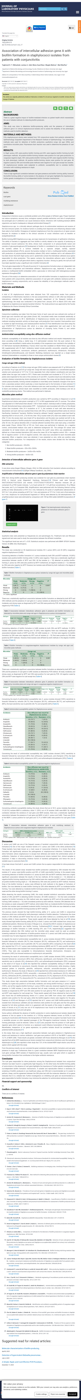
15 (74, 847)
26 (20, 1018)
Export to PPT (11, 524)
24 (25, 964)
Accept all (72, 1394)
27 (39, 1023)
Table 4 (38, 676)
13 (74, 399)
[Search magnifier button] (65, 9)
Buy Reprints (40, 28)
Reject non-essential (58, 1394)
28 (15, 1043)
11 (74, 384)
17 (3, 867)
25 (37, 971)
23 (74, 944)
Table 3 (12, 640)
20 (49, 926)
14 (50, 480)
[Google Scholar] (14, 1105)
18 (69, 919)
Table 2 (16, 606)
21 (51, 926)
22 (62, 929)
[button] (77, 12)
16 (26, 861)
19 (30, 1000)
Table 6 (69, 758)
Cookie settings (41, 1394)
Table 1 (17, 567)
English (6, 36)
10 (23, 367)
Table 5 (55, 704)
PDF (72, 28)
